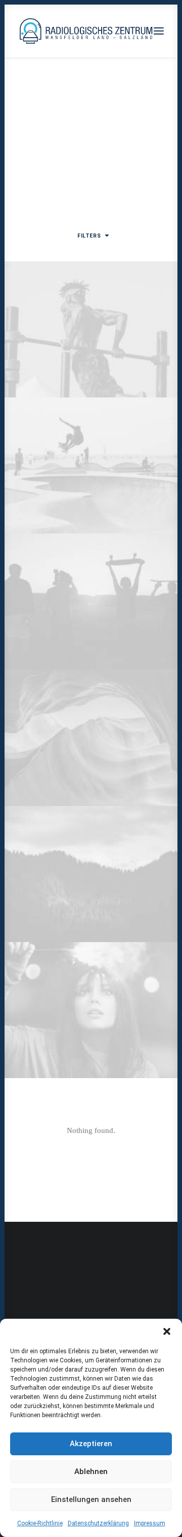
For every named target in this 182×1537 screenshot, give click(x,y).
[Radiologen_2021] (87, 31)
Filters (89, 235)
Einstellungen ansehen (91, 1499)
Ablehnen (91, 1471)
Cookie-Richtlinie (40, 1523)
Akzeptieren (91, 1443)
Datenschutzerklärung (98, 1523)
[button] (167, 1331)
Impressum (149, 1523)
